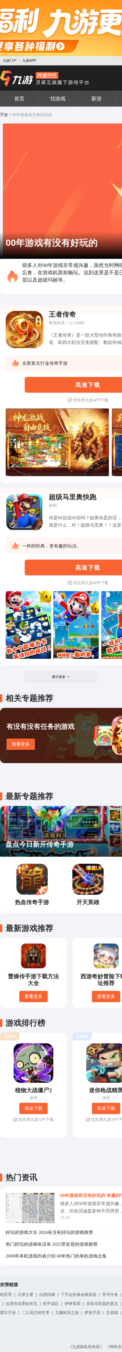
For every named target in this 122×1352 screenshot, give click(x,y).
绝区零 (6, 1294)
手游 (4, 115)
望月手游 (8, 1312)
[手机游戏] (44, 79)
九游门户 (9, 61)
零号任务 (110, 1294)
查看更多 (21, 744)
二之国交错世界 (35, 1312)
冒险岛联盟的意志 (102, 1303)
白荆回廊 (47, 1294)
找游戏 (58, 98)
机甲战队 (51, 1303)
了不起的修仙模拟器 (78, 1294)
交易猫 (112, 1312)
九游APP (29, 61)
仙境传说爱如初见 (21, 1303)
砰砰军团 (73, 1303)
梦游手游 (92, 1312)
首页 (19, 98)
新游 (96, 98)
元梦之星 (25, 1294)
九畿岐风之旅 (67, 1312)
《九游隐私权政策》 (86, 1346)
